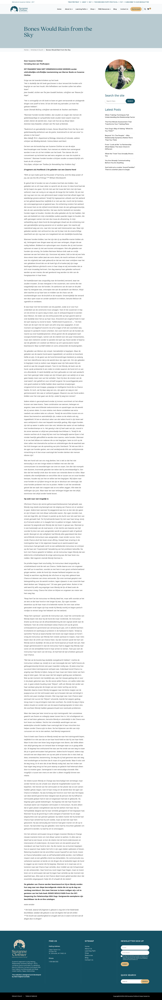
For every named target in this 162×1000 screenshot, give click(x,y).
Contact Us (89, 960)
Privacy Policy (17, 996)
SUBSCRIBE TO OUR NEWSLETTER (137, 2)
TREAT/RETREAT (73, 2)
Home (26, 50)
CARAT (84, 2)
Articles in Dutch (37, 50)
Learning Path (90, 951)
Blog (86, 958)
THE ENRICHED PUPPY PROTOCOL (106, 2)
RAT (90, 2)
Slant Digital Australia (22, 977)
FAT (121, 2)
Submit (124, 964)
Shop (87, 953)
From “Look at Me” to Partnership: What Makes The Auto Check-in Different (118, 147)
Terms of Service (31, 996)
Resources (89, 955)
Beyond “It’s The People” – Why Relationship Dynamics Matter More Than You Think (119, 138)
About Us (88, 949)
